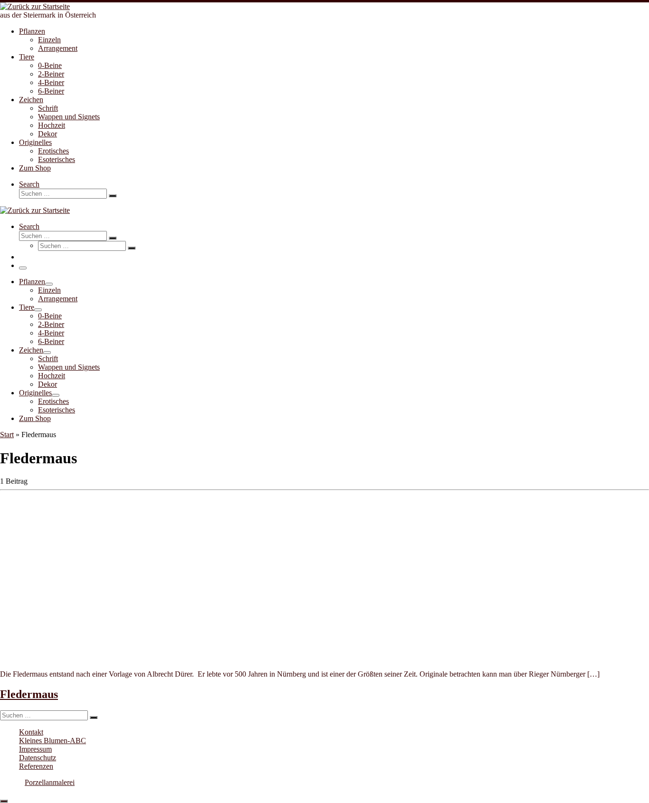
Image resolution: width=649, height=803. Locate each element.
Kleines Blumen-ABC (52, 740)
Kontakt (31, 732)
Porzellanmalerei (50, 782)
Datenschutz (37, 758)
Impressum (35, 749)
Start (7, 434)
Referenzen (36, 766)
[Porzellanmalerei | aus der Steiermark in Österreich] (35, 6)
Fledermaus (29, 694)
